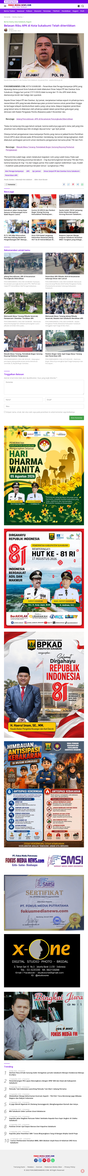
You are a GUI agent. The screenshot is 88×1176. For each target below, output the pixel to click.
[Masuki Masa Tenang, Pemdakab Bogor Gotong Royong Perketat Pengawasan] (23, 341)
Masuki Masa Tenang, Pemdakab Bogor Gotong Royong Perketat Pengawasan (23, 355)
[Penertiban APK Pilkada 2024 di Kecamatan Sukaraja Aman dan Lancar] (64, 263)
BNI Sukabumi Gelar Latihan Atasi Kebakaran (27, 1111)
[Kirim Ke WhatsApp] (82, 184)
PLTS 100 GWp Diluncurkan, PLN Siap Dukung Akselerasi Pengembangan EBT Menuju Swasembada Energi (15, 237)
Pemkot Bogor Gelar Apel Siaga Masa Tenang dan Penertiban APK (63, 355)
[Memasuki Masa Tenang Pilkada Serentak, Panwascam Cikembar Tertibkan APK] (23, 303)
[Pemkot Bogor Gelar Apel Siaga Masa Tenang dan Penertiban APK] (64, 341)
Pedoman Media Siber (53, 1167)
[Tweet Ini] (68, 184)
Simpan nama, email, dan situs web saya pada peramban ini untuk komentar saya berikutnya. (40, 412)
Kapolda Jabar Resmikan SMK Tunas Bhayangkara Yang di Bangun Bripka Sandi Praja (43, 1134)
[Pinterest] (44, 1161)
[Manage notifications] (82, 1171)
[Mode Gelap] (79, 6)
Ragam (28, 22)
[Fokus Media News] (19, 6)
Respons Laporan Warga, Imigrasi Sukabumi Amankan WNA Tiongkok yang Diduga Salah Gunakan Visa (70, 237)
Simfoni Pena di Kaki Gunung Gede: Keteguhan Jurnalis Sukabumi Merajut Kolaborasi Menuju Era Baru (46, 1074)
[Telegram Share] (77, 184)
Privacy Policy (70, 1167)
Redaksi (11, 29)
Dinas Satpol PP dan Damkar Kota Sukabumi (62, 171)
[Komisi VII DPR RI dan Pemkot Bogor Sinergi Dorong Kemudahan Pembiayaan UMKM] (44, 201)
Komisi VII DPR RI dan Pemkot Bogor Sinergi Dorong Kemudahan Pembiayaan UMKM (43, 212)
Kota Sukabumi (20, 22)
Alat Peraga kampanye (14, 171)
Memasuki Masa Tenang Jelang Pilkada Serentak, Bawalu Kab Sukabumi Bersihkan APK (64, 317)
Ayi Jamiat (36, 171)
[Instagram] (48, 1161)
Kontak (39, 1167)
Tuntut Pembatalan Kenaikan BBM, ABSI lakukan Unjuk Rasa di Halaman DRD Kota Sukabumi (43, 1142)
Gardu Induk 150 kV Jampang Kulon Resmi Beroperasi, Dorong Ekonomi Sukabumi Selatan (70, 212)
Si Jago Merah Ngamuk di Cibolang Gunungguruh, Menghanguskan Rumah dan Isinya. (43, 1104)
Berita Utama (9, 22)
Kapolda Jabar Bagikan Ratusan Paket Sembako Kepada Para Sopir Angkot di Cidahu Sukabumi (43, 1119)
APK (27, 171)
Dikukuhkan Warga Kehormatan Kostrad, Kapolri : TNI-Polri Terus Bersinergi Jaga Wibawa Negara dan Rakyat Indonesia (45, 1097)
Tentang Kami (19, 1167)
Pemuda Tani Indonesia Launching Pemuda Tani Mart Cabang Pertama (37, 1089)
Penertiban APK (11, 175)
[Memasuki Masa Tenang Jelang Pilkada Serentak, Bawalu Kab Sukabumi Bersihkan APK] (64, 303)
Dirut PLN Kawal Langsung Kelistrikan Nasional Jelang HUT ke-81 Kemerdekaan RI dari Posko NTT (42, 237)
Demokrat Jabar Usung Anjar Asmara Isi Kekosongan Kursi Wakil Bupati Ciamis (15, 212)
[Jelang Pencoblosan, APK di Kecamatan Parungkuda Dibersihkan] (23, 263)
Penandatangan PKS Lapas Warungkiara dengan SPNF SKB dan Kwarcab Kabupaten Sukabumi (42, 1082)
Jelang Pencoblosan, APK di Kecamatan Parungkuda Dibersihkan (19, 277)
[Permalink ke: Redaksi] (6, 30)
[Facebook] (36, 1161)
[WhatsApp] (53, 1161)
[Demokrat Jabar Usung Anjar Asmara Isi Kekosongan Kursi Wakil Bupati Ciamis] (16, 201)
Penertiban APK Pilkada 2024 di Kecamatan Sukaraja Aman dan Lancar (62, 277)
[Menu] (5, 6)
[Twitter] (40, 1161)
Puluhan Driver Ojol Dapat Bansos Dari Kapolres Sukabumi (32, 1126)
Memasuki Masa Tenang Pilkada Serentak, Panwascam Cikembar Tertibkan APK (21, 317)
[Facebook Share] (64, 184)
